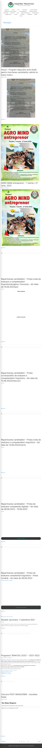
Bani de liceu (9, 657)
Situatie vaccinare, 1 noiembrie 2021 (18, 620)
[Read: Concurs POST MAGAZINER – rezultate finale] (8, 686)
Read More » (3, 119)
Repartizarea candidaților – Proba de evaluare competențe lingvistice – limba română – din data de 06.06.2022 (19, 575)
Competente (11, 580)
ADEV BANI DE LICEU (4, 672)
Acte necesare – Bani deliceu (5, 671)
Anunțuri (2, 77)
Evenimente (6, 187)
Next (39, 741)
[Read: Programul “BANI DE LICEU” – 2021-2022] (15, 642)
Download (15, 670)
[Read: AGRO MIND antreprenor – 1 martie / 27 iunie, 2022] (20, 152)
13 (19, 741)
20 (28, 741)
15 (23, 741)
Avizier (5, 77)
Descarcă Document (21, 538)
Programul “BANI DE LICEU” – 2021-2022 (20, 655)
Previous (3, 741)
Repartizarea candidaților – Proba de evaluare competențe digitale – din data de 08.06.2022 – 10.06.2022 (19, 506)
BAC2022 (6, 580)
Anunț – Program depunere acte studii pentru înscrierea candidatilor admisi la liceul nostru (19, 72)
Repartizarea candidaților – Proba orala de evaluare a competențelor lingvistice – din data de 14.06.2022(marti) (21, 442)
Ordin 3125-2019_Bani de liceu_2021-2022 (7, 670)
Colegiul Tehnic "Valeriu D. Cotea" (24, 4)
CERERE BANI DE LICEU (4, 673)
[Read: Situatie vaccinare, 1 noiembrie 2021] (7, 616)
